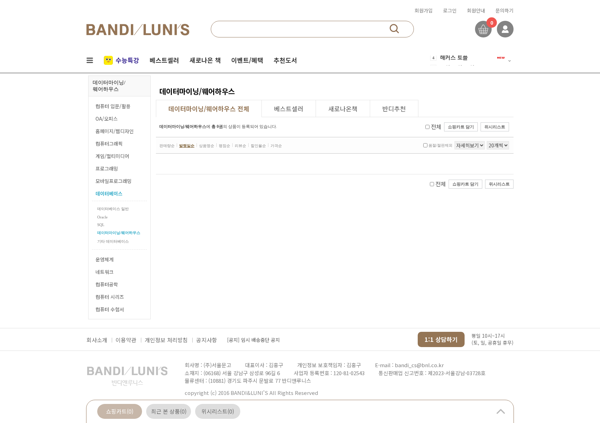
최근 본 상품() (168, 411)
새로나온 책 (205, 59)
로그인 (450, 10)
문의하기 (504, 10)
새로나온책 (343, 108)
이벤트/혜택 (247, 59)
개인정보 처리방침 (166, 340)
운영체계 (104, 259)
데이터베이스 (109, 193)
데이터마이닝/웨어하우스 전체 (208, 108)
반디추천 (394, 108)
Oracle (102, 217)
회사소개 (96, 340)
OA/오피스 (106, 118)
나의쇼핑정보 (505, 29)
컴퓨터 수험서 (109, 309)
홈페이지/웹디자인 (114, 131)
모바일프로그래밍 (113, 181)
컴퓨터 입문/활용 (113, 106)
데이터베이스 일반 (113, 209)
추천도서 (285, 59)
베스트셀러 (164, 59)
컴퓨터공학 (106, 284)
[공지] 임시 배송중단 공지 (253, 339)
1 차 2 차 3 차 (457, 62)
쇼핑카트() (119, 411)
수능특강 (127, 59)
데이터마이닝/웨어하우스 (118, 233)
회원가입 (424, 10)
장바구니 (483, 29)
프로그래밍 (106, 168)
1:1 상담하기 (441, 339)
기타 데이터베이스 (113, 241)
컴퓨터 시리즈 (109, 296)
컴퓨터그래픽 (109, 143)
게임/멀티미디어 (112, 156)
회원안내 (476, 10)
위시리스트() (217, 411)
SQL (101, 225)
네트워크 (104, 271)
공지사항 (206, 340)
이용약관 (126, 340)
